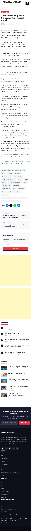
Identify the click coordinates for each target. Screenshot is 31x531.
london (20, 179)
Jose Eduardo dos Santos (8, 179)
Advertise (3, 488)
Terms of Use (5, 494)
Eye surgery (18, 173)
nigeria (26, 179)
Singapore (16, 185)
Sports (3, 461)
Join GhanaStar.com (6, 154)
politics (4, 182)
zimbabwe (5, 194)
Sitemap (3, 497)
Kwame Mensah (9, 24)
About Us (3, 483)
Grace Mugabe (18, 176)
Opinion (3, 470)
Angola (10, 173)
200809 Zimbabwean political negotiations (13, 170)
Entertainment (5, 464)
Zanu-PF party (17, 191)
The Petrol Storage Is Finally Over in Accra (17, 339)
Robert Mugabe (6, 185)
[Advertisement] (15, 270)
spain (14, 188)
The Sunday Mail (6, 191)
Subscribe (15, 248)
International (4, 458)
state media (21, 188)
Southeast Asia (6, 188)
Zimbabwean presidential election (11, 201)
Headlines (5, 12)
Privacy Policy (5, 491)
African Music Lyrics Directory (9, 472)
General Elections (6, 176)
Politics (3, 475)
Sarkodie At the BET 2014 (12, 333)
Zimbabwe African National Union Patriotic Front (14, 198)
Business (3, 467)
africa (3, 173)
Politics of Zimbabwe (14, 182)
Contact (3, 486)
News (2, 455)
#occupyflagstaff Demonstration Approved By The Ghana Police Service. (17, 345)
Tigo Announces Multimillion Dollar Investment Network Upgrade (15, 353)
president (25, 182)
